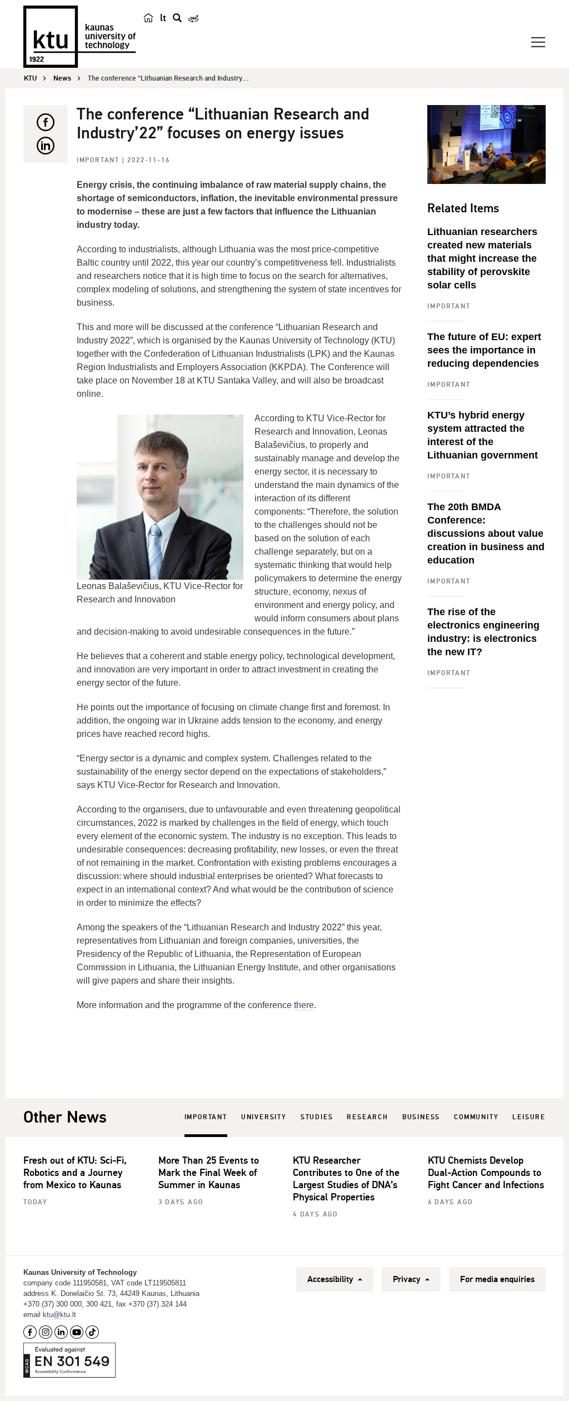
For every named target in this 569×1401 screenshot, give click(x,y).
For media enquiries (497, 1279)
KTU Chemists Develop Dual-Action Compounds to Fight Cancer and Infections (486, 1172)
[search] (177, 17)
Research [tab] (367, 1117)
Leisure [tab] (529, 1117)
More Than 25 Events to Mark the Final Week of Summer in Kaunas (208, 1172)
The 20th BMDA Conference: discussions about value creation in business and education (486, 533)
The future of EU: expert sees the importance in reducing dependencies (484, 350)
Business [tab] (421, 1117)
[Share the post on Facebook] (45, 122)
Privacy (408, 1279)
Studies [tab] (317, 1117)
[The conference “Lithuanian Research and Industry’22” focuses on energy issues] (486, 144)
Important (99, 160)
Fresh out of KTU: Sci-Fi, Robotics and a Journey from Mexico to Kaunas (75, 1172)
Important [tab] (205, 1117)
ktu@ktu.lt (59, 1314)
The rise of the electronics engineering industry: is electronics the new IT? (483, 631)
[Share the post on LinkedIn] (45, 145)
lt (163, 18)
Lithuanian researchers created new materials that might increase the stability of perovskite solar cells (482, 258)
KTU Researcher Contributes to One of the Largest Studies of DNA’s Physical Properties (346, 1178)
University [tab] (264, 1117)
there (304, 1005)
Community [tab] (476, 1117)
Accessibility (331, 1279)
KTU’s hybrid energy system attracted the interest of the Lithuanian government (482, 435)
